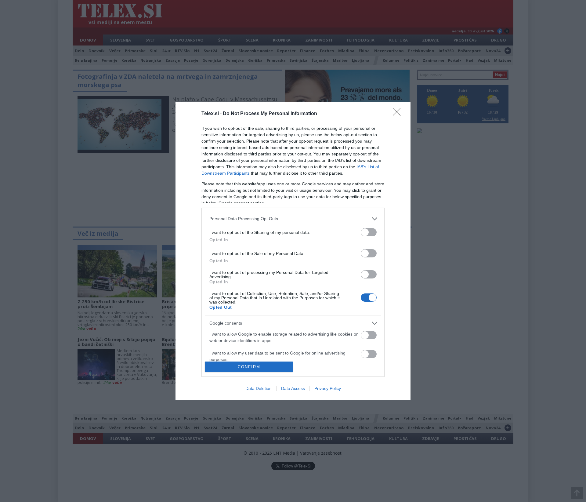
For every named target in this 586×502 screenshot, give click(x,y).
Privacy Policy (327, 388)
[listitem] (293, 219)
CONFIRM (249, 367)
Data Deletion (258, 388)
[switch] (369, 232)
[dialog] (293, 251)
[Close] (398, 114)
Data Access (293, 388)
